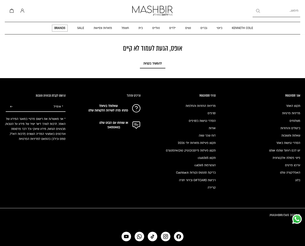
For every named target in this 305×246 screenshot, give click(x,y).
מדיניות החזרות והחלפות (201, 106)
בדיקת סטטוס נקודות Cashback (196, 173)
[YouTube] (126, 236)
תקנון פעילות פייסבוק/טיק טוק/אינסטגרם (191, 150)
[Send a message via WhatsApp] (297, 219)
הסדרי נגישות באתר (288, 143)
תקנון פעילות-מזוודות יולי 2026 (197, 143)
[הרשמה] (11, 107)
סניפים (212, 113)
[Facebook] (178, 236)
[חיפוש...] (257, 11)
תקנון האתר (293, 106)
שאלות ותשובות (290, 135)
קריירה (212, 187)
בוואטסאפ (113, 127)
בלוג (297, 180)
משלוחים (295, 121)
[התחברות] (21, 11)
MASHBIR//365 (279, 215)
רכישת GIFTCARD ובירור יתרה (197, 180)
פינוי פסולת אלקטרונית (286, 158)
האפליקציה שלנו (290, 173)
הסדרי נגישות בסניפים (202, 121)
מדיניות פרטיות (291, 113)
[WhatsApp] (139, 236)
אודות (212, 128)
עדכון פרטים (292, 165)
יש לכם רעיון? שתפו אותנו (284, 150)
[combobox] (276, 11)
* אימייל (58, 107)
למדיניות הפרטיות (29, 139)
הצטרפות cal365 (205, 165)
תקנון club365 (207, 158)
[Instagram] (165, 236)
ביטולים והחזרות (290, 128)
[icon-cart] (11, 11)
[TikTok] (152, 236)
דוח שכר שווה (207, 135)
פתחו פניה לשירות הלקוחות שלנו (108, 110)
